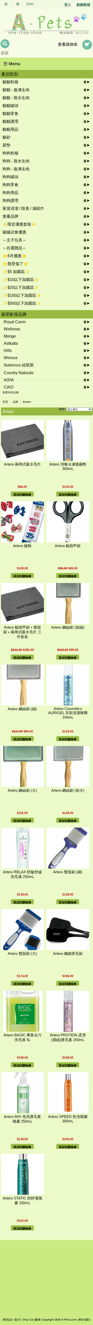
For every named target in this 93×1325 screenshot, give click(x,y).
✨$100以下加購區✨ (21, 295)
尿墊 (6, 145)
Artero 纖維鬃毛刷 (68, 954)
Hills (8, 350)
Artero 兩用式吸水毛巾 (22, 464)
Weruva (10, 358)
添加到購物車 (22, 494)
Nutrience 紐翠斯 (19, 365)
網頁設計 (8, 1319)
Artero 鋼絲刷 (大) (22, 790)
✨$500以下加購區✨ (21, 303)
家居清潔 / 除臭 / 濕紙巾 (23, 208)
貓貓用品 (10, 129)
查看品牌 (10, 216)
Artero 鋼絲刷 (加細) (67, 627)
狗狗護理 (10, 200)
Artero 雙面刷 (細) (67, 872)
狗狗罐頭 (10, 177)
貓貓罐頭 (10, 106)
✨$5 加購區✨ (16, 272)
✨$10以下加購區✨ (20, 280)
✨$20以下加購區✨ (20, 287)
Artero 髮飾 (22, 546)
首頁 (5, 401)
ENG (30, 4)
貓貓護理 (10, 121)
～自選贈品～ (14, 248)
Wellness (12, 329)
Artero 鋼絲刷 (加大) (67, 790)
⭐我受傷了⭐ (15, 264)
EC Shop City (26, 1319)
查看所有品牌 (10, 392)
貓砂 (6, 137)
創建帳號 (83, 5)
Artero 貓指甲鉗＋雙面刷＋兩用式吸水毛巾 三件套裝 (22, 632)
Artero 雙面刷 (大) (22, 954)
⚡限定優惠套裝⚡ (19, 224)
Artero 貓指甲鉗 (68, 546)
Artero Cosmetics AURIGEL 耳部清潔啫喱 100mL (68, 713)
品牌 (15, 401)
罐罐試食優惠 (14, 232)
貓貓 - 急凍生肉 (16, 90)
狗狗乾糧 (10, 153)
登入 (67, 5)
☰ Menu (11, 63)
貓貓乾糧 (10, 82)
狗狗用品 (10, 193)
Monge (10, 336)
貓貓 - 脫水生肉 (16, 98)
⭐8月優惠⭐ (14, 256)
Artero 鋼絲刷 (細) (22, 709)
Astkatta (11, 343)
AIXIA (9, 380)
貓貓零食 (10, 113)
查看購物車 (68, 44)
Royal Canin (15, 322)
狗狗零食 (10, 185)
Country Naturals (18, 373)
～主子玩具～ (14, 240)
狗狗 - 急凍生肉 (16, 169)
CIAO (8, 387)
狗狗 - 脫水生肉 (16, 161)
